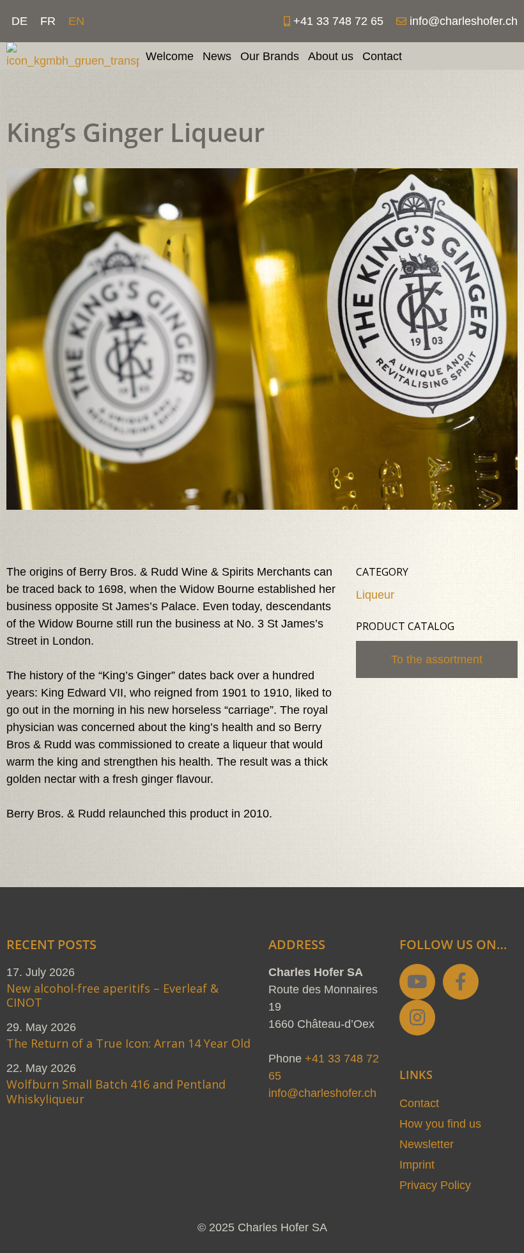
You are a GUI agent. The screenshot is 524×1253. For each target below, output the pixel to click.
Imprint (417, 1164)
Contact (382, 56)
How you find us (440, 1123)
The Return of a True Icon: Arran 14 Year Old (128, 1043)
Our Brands (269, 56)
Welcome (170, 56)
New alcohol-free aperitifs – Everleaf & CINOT (112, 996)
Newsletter (426, 1144)
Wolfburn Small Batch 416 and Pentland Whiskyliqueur (116, 1091)
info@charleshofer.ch (322, 1093)
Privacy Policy (435, 1185)
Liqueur (375, 594)
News (217, 56)
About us (330, 56)
